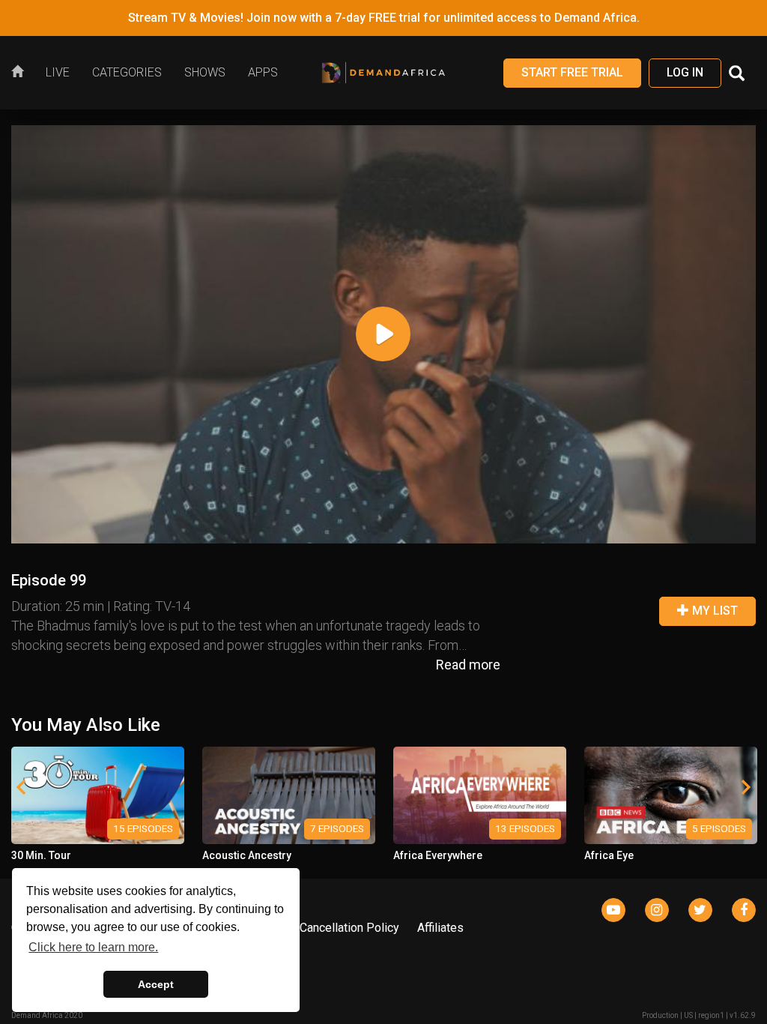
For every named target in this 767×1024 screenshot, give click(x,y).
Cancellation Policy (349, 928)
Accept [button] (156, 984)
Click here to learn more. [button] (93, 947)
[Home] (22, 72)
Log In (685, 72)
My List (713, 610)
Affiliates (440, 928)
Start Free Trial (572, 72)
